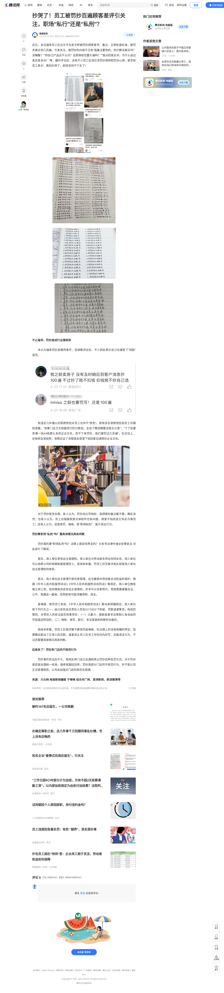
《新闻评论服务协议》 (73, 877)
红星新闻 (36, 793)
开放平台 (78, 970)
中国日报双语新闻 (40, 720)
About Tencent (48, 970)
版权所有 (88, 983)
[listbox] (84, 782)
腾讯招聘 (97, 970)
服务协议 (60, 970)
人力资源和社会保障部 (42, 818)
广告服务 (87, 970)
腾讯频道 (126, 970)
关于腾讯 (36, 970)
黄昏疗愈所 (37, 744)
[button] (183, 26)
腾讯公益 (106, 970)
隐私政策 (69, 970)
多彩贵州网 (37, 769)
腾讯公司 (80, 983)
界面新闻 (36, 867)
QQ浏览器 (116, 970)
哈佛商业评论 (38, 842)
